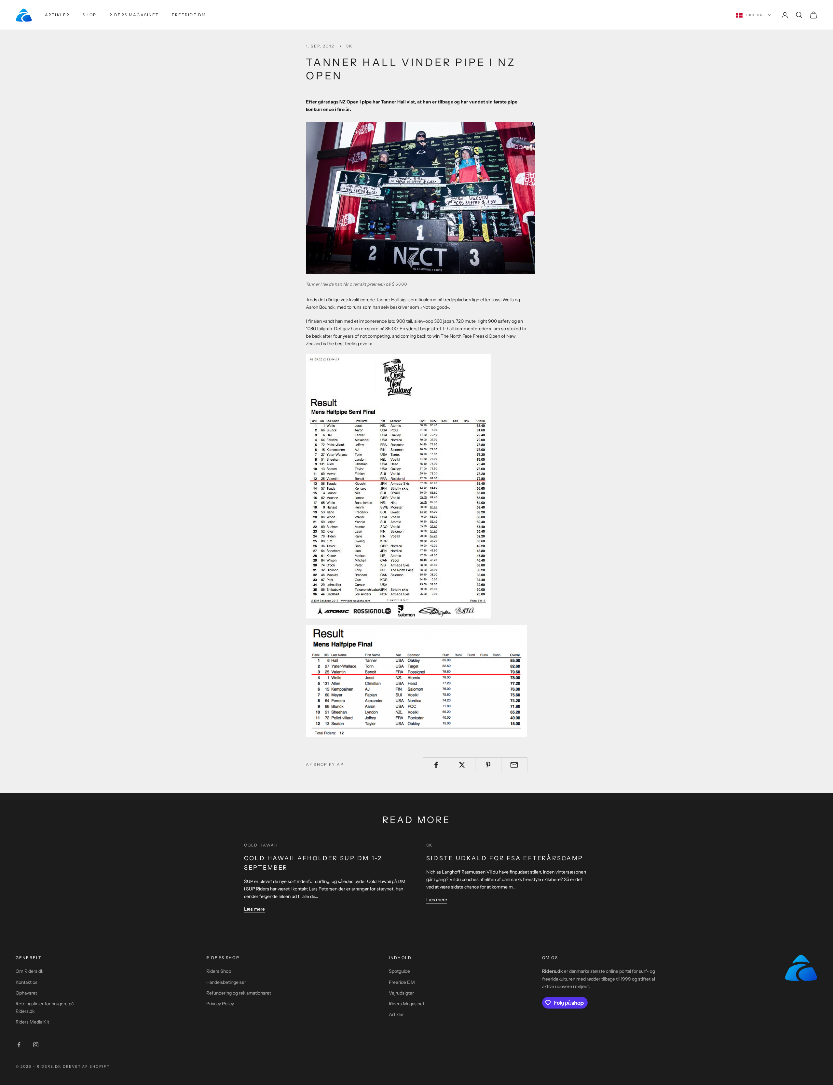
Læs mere (254, 909)
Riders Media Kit (32, 1022)
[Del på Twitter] (462, 765)
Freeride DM (189, 14)
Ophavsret (26, 993)
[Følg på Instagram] (36, 1044)
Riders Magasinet (134, 14)
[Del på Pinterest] (488, 765)
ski (350, 46)
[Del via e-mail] (514, 765)
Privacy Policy (220, 1004)
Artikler (57, 14)
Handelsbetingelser (226, 982)
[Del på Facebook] (436, 765)
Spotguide (399, 971)
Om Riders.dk (29, 971)
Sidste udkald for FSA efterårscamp (504, 858)
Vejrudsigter (401, 993)
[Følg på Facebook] (19, 1044)
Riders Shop (218, 971)
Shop (89, 14)
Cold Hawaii (261, 845)
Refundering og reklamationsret (238, 993)
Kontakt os (26, 982)
